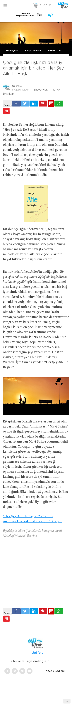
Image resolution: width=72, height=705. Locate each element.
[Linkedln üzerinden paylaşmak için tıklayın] (34, 104)
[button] (5, 5)
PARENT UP (54, 50)
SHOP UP (45, 5)
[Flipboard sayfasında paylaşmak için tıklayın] (51, 103)
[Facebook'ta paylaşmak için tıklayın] (16, 104)
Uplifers (17, 86)
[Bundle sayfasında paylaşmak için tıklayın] (6, 111)
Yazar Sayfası (55, 670)
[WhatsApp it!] (58, 104)
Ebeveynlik (12, 50)
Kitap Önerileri (33, 50)
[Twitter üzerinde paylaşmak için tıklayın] (25, 104)
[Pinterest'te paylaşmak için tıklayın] (43, 104)
